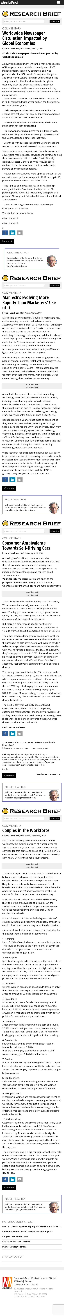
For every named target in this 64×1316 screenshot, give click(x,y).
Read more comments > (48, 774)
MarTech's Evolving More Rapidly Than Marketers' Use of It (32, 1226)
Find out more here (13, 727)
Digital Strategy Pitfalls (14, 1247)
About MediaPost (21, 1278)
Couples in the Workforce (15, 1236)
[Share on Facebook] (5, 232)
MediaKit (35, 1278)
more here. (26, 212)
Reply (5, 769)
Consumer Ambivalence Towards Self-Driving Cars (27, 1231)
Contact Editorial (48, 1278)
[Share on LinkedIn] (12, 232)
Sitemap (28, 1281)
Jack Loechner (12, 48)
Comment (7, 241)
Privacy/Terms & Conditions (26, 1284)
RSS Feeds (18, 1281)
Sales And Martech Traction (16, 1241)
